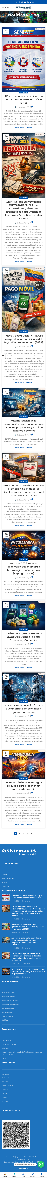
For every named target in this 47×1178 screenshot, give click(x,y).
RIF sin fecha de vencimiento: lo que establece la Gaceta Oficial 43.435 (23, 99)
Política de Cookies (8, 993)
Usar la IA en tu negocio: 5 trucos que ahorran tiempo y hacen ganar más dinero (23, 709)
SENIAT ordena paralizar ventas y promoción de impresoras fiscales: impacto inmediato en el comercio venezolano (23, 490)
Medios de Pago (7, 1012)
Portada (17, 20)
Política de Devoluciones (10, 1004)
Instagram (5, 1074)
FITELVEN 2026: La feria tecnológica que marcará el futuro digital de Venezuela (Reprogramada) (24, 568)
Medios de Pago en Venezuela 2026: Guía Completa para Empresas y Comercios (23, 637)
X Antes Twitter (7, 1086)
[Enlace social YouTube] (25, 2)
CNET (4, 1058)
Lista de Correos (7, 1016)
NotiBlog (5, 1020)
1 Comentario (25, 901)
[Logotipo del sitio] (23, 7)
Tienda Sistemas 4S (9, 1044)
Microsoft (5, 1048)
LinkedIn (5, 1090)
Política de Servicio (8, 996)
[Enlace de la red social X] (16, 2)
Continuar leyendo (23, 127)
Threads (5, 1097)
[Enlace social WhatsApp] (33, 2)
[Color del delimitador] (22, 2)
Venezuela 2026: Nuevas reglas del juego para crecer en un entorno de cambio (23, 786)
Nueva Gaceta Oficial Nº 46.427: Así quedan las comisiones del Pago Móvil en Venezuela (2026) (23, 339)
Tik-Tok (4, 1093)
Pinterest (5, 1101)
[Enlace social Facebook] (14, 2)
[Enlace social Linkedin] (28, 2)
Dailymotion (6, 1078)
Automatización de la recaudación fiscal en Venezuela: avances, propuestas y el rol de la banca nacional (23, 425)
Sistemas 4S (21, 107)
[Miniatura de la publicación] (6, 898)
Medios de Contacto (9, 1008)
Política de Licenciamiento (11, 1000)
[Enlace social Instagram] (19, 2)
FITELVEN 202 (7, 1040)
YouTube (5, 1082)
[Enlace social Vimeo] (30, 2)
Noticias (23, 92)
